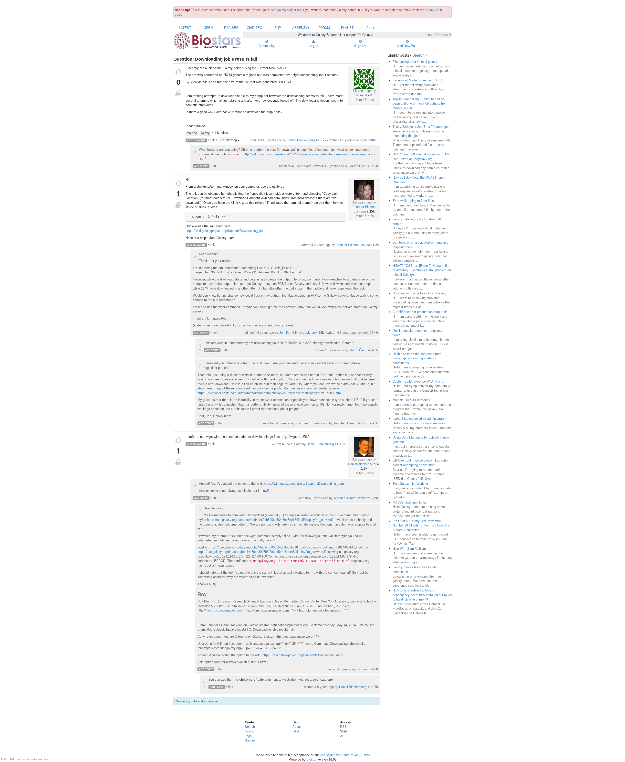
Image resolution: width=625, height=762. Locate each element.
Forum (324, 28)
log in (189, 701)
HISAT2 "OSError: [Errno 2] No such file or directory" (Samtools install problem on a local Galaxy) (422, 270)
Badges (250, 740)
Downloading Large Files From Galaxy (419, 293)
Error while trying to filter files (413, 201)
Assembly (301, 28)
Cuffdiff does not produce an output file (420, 312)
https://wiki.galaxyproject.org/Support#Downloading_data (225, 231)
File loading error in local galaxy (415, 62)
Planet (347, 28)
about (429, 35)
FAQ (295, 731)
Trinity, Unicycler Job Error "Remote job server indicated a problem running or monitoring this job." (420, 131)
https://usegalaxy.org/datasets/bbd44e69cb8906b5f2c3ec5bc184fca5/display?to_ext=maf (270, 520)
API (342, 736)
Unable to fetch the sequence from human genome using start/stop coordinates (417, 358)
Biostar (311, 759)
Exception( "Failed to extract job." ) (417, 80)
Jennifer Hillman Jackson (354, 245)
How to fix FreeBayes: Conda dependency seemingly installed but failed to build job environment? (422, 595)
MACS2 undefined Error (409, 502)
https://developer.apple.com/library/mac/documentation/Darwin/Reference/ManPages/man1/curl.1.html (270, 393)
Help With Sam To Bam (409, 548)
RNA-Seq (231, 28)
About (296, 727)
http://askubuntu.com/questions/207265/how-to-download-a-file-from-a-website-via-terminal (307, 154)
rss (446, 35)
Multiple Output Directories (411, 400)
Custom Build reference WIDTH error (418, 381)
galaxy (205, 133)
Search (250, 727)
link (212, 140)
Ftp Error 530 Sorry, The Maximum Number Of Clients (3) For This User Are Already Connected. (421, 525)
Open (208, 28)
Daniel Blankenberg (301, 140)
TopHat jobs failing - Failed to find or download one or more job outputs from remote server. (420, 103)
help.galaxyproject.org (286, 10)
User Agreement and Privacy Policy (345, 755)
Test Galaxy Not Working (410, 483)
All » (370, 28)
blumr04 (361, 95)
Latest (185, 28)
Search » (420, 55)
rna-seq (192, 133)
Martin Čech (357, 166)
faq (438, 35)
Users (249, 731)
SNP (277, 28)
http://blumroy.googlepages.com (220, 610)
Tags (248, 736)
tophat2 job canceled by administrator (419, 418)
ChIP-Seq (254, 28)
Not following (228, 140)
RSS (343, 727)
